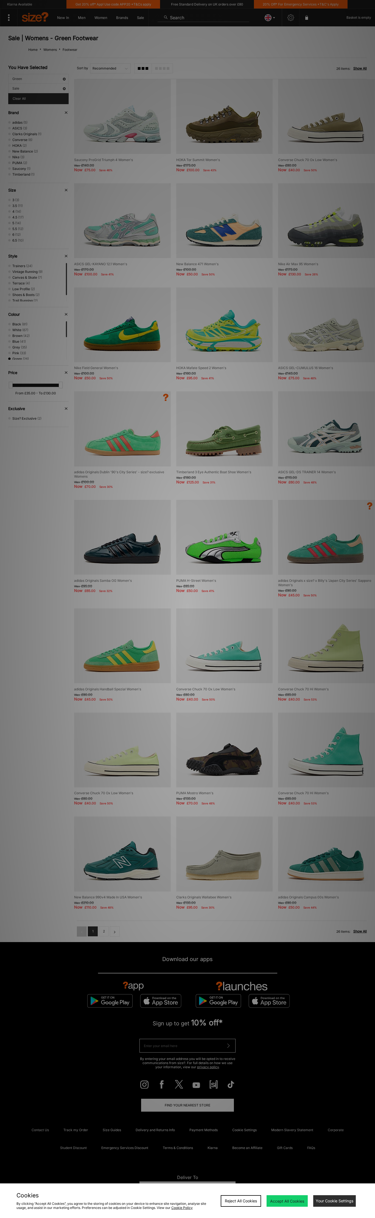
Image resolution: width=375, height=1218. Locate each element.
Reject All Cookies (241, 1200)
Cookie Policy (182, 1208)
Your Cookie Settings (334, 1200)
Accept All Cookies (287, 1201)
